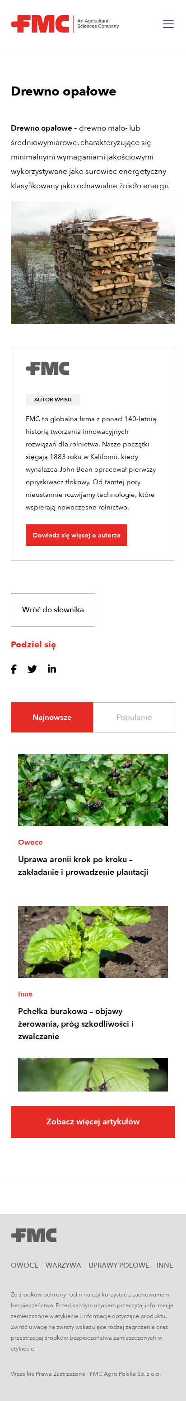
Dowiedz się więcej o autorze (77, 535)
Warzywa (63, 1265)
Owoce (30, 842)
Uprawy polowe (118, 1265)
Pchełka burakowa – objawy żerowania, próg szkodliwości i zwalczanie (76, 1024)
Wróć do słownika (53, 610)
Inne (25, 994)
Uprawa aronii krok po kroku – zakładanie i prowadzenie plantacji (83, 866)
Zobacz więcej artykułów (93, 1122)
